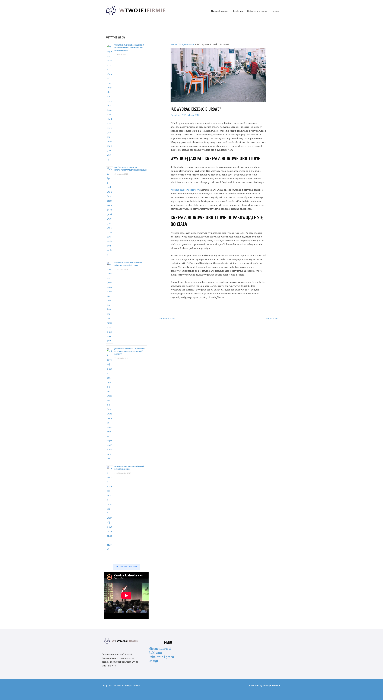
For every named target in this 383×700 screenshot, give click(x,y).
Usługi (275, 10)
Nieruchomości (219, 10)
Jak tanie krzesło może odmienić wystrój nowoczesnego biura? (129, 468)
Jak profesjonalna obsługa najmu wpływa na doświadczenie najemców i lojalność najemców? (129, 351)
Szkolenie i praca (257, 10)
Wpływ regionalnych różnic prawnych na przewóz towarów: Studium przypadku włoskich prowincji (129, 48)
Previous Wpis (165, 318)
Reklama (238, 10)
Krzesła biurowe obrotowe (185, 189)
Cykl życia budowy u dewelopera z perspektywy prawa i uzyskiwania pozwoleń (130, 168)
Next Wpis (273, 318)
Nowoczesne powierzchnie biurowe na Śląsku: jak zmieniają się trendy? (128, 264)
